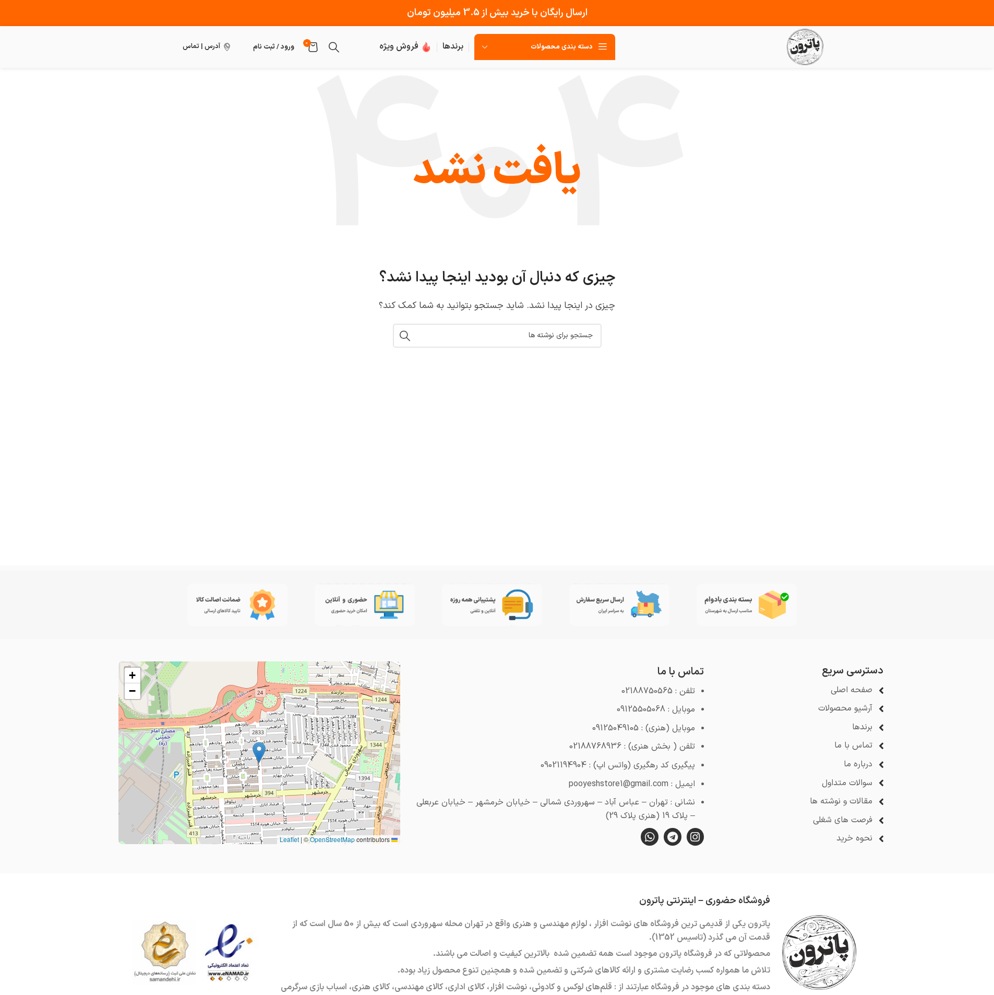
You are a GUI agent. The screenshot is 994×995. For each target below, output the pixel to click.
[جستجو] (334, 47)
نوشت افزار (508, 987)
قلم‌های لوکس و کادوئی (572, 987)
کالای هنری (371, 987)
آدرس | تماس (201, 46)
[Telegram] (672, 837)
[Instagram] (695, 837)
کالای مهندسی (418, 987)
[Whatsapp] (649, 837)
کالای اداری (466, 987)
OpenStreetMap (332, 839)
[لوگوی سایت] (805, 46)
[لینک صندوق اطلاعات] (405, 47)
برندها (452, 46)
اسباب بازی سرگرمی (314, 987)
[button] (259, 752)
